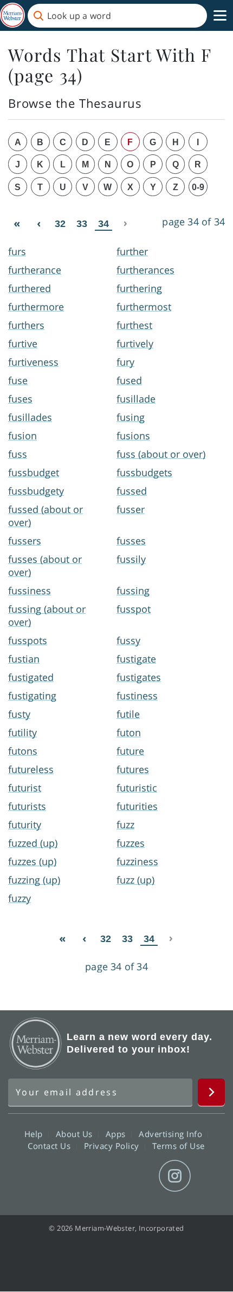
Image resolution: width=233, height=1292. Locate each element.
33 (81, 223)
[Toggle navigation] (220, 16)
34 (103, 223)
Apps (117, 1133)
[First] (16, 223)
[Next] (125, 223)
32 (60, 223)
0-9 (198, 187)
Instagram (175, 1176)
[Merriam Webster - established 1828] (12, 15)
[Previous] (38, 223)
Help (35, 1133)
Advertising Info (172, 1133)
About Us (75, 1133)
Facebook (58, 1176)
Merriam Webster (36, 1043)
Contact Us (50, 1145)
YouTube (136, 1176)
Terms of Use (178, 1145)
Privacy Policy (113, 1145)
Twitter (97, 1176)
